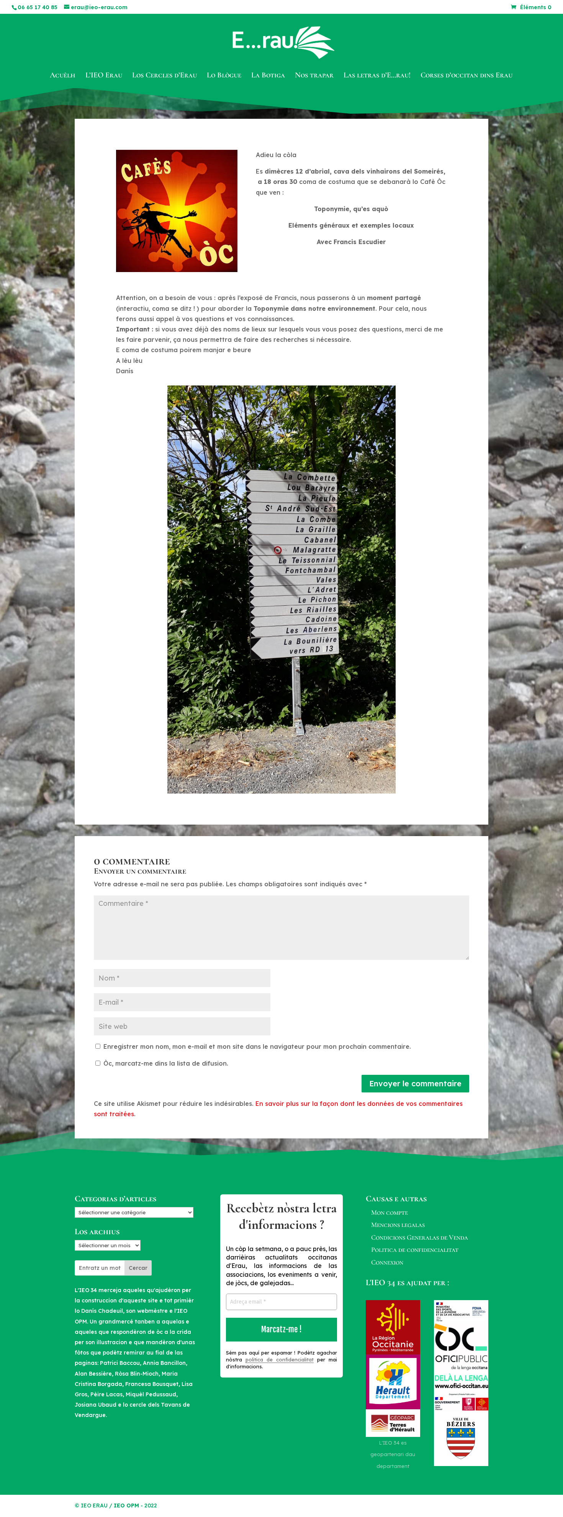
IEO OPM (126, 1505)
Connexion (387, 1262)
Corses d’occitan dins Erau (466, 76)
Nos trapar (314, 76)
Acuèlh (62, 76)
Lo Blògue (224, 76)
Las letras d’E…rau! (377, 76)
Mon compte (389, 1212)
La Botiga (268, 76)
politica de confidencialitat (279, 1359)
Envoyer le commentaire (415, 1083)
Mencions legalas (398, 1224)
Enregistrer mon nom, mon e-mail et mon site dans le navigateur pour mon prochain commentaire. (257, 1046)
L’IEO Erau (103, 76)
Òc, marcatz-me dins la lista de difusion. (164, 1063)
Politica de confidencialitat (414, 1249)
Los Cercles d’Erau (164, 76)
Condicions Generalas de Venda (419, 1237)
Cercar (138, 1267)
